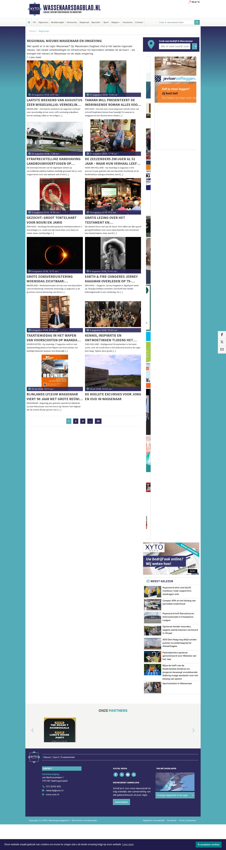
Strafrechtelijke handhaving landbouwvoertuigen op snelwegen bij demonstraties (54, 161)
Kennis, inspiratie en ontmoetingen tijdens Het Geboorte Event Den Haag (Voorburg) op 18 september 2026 (110, 337)
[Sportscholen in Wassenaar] (152, 362)
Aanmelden (121, 534)
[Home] (29, 22)
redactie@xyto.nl (54, 523)
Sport (106, 22)
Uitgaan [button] (115, 22)
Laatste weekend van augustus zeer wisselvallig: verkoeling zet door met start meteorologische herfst (54, 102)
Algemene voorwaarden (154, 553)
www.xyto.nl (52, 527)
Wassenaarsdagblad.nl (72, 7)
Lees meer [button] (128, 844)
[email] (222, 349)
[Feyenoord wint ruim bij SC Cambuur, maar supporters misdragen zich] (152, 266)
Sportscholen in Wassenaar (177, 358)
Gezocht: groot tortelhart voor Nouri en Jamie (52, 219)
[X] (122, 507)
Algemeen (43, 22)
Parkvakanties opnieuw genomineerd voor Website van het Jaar (179, 330)
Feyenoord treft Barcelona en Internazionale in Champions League (178, 291)
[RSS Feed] (134, 507)
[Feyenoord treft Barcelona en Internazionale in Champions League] (152, 292)
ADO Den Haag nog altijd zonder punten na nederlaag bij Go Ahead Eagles (180, 317)
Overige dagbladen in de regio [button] (172, 528)
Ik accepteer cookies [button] (209, 844)
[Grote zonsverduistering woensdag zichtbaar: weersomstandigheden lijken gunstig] (55, 255)
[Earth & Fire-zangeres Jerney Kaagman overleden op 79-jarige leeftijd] (113, 255)
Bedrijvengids (57, 22)
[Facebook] (116, 507)
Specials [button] (95, 22)
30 (98, 421)
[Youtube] (128, 507)
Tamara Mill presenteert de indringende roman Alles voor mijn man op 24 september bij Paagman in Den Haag (112, 102)
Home (32, 31)
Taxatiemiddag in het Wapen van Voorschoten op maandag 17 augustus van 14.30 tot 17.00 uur (54, 337)
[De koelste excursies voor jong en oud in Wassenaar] (113, 373)
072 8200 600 (53, 519)
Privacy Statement (187, 553)
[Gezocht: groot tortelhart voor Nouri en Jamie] (55, 196)
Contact (139, 22)
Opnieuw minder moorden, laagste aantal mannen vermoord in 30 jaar (180, 304)
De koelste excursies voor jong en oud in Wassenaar (113, 396)
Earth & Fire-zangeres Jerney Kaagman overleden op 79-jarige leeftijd (111, 279)
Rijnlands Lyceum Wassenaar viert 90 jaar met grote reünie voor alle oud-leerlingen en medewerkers (54, 396)
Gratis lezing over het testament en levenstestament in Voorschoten (105, 220)
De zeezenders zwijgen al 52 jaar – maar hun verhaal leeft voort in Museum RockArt (112, 161)
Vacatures (128, 22)
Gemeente (72, 22)
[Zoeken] (197, 22)
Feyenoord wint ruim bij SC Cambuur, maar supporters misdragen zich (177, 265)
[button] (34, 58)
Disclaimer (172, 553)
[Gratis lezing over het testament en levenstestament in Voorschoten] (113, 196)
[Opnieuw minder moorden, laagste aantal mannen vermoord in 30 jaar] (152, 305)
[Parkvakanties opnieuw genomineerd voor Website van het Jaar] (152, 331)
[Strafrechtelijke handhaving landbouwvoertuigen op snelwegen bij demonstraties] (55, 137)
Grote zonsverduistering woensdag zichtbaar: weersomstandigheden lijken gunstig (53, 279)
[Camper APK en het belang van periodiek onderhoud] (152, 279)
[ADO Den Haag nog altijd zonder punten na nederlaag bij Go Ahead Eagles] (152, 318)
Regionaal (84, 22)
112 (34, 22)
